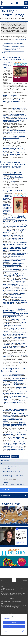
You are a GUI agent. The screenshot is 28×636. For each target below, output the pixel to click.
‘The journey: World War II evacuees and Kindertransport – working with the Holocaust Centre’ (15, 415)
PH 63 (7, 127)
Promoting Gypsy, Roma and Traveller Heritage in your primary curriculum (14, 261)
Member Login (4, 589)
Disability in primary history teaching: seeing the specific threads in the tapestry (15, 217)
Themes (22, 613)
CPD (7, 593)
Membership (11, 589)
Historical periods (5, 605)
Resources (5, 482)
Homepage (3, 588)
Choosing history (15, 606)
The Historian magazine (6, 613)
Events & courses (4, 609)
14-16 (10, 605)
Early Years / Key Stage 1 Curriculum (11, 466)
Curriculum (3, 593)
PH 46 (13, 181)
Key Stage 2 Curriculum (8, 468)
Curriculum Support (5, 598)
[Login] (17, 3)
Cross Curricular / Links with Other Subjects (13, 484)
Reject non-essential (14, 626)
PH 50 (10, 145)
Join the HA (24, 588)
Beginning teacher (13, 593)
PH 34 (9, 352)
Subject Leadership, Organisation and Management (12, 472)
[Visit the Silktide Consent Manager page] (23, 631)
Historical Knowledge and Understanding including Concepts (13, 476)
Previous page (5, 456)
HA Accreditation (4, 594)
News (7, 588)
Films (18, 607)
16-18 (14, 605)
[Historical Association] (2, 3)
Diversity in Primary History (18, 39)
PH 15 (20, 362)
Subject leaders (21, 593)
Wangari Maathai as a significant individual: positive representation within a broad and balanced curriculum (15, 249)
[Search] (12, 3)
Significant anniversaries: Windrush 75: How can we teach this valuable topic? (14, 235)
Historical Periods (16, 613)
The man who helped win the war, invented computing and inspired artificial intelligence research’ (15, 315)
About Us (12, 588)
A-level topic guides (21, 605)
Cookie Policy (6, 618)
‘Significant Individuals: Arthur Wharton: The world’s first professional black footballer (14, 265)
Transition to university (6, 606)
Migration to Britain (20, 281)
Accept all (14, 622)
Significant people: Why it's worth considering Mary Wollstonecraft (15, 231)
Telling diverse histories (10, 49)
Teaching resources (16, 601)
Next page (14, 456)
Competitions (12, 594)
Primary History (19, 594)
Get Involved (18, 588)
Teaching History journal (6, 601)
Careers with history (5, 607)
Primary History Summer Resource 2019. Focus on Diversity (7, 65)
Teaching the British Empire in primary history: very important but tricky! (15, 380)
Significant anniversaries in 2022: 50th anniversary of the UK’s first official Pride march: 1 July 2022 (15, 255)
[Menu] (26, 3)
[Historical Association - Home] (5, 581)
